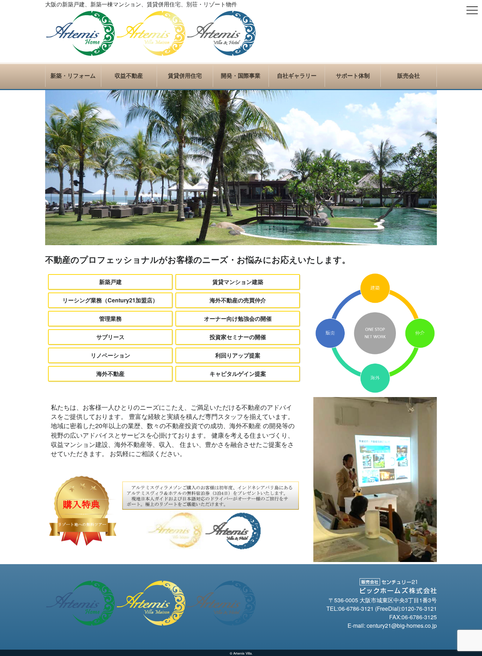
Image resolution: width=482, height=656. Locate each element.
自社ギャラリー (297, 76)
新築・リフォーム (73, 76)
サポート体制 (353, 76)
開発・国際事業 (240, 76)
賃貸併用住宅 (185, 76)
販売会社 (408, 76)
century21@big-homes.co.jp (402, 625)
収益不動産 (129, 76)
